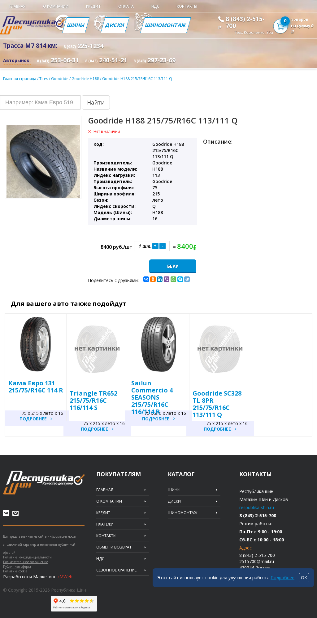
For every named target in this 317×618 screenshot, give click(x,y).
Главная (17, 6)
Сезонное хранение (116, 570)
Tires (44, 78)
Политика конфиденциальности (27, 557)
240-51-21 (106, 60)
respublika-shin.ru (256, 507)
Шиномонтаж (165, 25)
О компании (55, 6)
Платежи (105, 524)
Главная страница (19, 78)
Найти (96, 102)
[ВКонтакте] (146, 279)
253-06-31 (58, 60)
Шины (75, 25)
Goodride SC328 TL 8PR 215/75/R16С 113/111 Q (217, 404)
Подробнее (33, 419)
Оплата (126, 6)
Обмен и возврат (114, 547)
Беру (172, 266)
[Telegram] (187, 279)
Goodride (60, 78)
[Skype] (180, 279)
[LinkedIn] (160, 279)
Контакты (187, 6)
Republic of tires (44, 483)
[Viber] (166, 279)
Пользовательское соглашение (25, 561)
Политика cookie (15, 571)
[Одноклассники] (153, 279)
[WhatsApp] (173, 279)
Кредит (93, 6)
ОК (304, 577)
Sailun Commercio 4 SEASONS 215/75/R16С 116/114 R (152, 397)
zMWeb (64, 577)
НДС (155, 6)
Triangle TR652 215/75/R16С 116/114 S (93, 400)
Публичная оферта (17, 566)
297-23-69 (154, 60)
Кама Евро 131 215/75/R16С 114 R (35, 386)
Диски (115, 25)
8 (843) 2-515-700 (245, 22)
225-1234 (83, 46)
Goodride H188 (86, 78)
